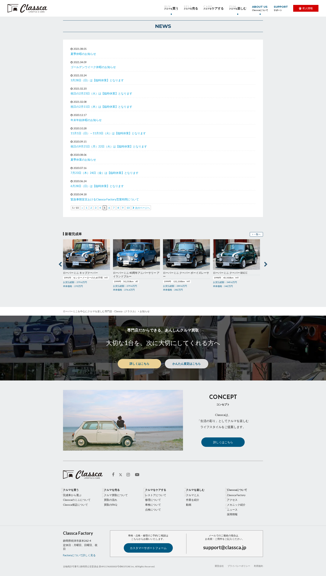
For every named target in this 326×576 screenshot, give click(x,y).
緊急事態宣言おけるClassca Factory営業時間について (105, 199)
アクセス (232, 499)
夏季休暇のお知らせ (83, 53)
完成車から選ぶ (72, 495)
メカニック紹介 (236, 504)
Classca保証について (75, 504)
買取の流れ (110, 499)
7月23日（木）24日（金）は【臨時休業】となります (104, 172)
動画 (188, 504)
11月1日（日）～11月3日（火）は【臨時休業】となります (108, 133)
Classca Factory (236, 495)
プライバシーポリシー (239, 565)
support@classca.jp (224, 547)
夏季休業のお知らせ (83, 159)
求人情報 (307, 8)
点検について (153, 509)
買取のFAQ (110, 504)
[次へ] (266, 263)
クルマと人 (192, 495)
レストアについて (155, 495)
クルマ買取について (116, 495)
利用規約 (258, 565)
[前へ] (60, 263)
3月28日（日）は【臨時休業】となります (97, 80)
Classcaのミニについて (77, 499)
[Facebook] (114, 474)
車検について (153, 504)
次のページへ (142, 207)
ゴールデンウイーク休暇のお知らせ (93, 67)
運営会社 (219, 565)
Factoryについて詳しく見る (79, 555)
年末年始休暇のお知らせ (86, 120)
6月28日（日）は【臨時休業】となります (97, 186)
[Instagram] (128, 474)
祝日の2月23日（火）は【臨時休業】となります (101, 93)
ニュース (232, 509)
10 (128, 207)
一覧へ (257, 234)
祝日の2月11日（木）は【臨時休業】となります (101, 106)
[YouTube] (137, 474)
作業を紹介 (192, 499)
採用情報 (232, 514)
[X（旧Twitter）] (120, 475)
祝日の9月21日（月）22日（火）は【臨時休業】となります (109, 146)
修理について (153, 499)
